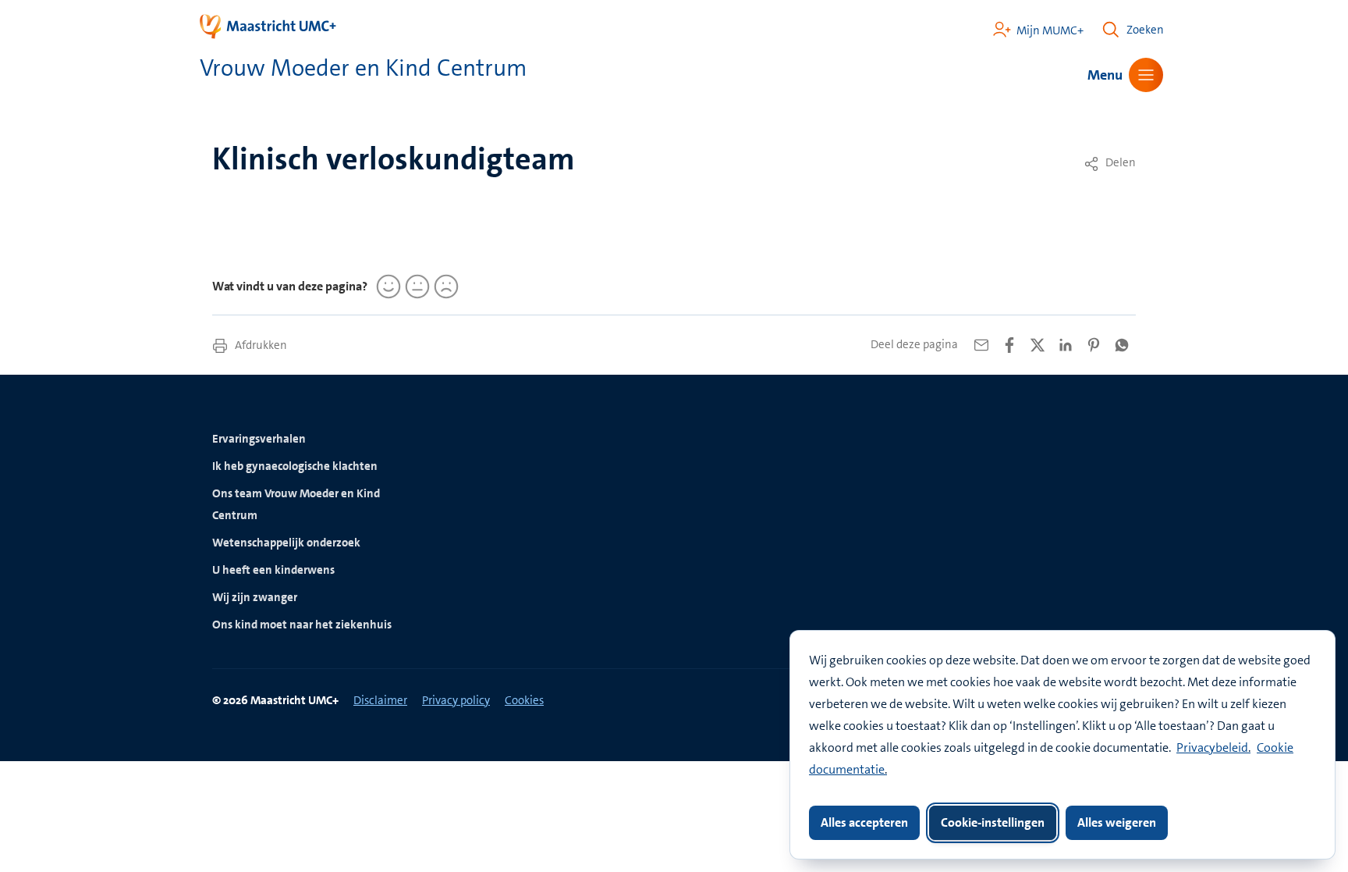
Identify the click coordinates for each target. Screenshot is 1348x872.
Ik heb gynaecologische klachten (295, 466)
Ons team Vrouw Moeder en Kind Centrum (296, 504)
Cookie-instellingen (993, 822)
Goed (386, 286)
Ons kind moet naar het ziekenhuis (302, 624)
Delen (1119, 162)
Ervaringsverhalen (259, 439)
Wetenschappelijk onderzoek (286, 542)
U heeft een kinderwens (273, 570)
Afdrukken (259, 345)
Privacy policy (456, 700)
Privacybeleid (1212, 747)
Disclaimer (380, 700)
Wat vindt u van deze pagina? (289, 286)
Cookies (524, 700)
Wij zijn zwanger (254, 597)
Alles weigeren (1116, 822)
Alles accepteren (864, 822)
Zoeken (1145, 29)
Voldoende (415, 286)
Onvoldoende (443, 286)
